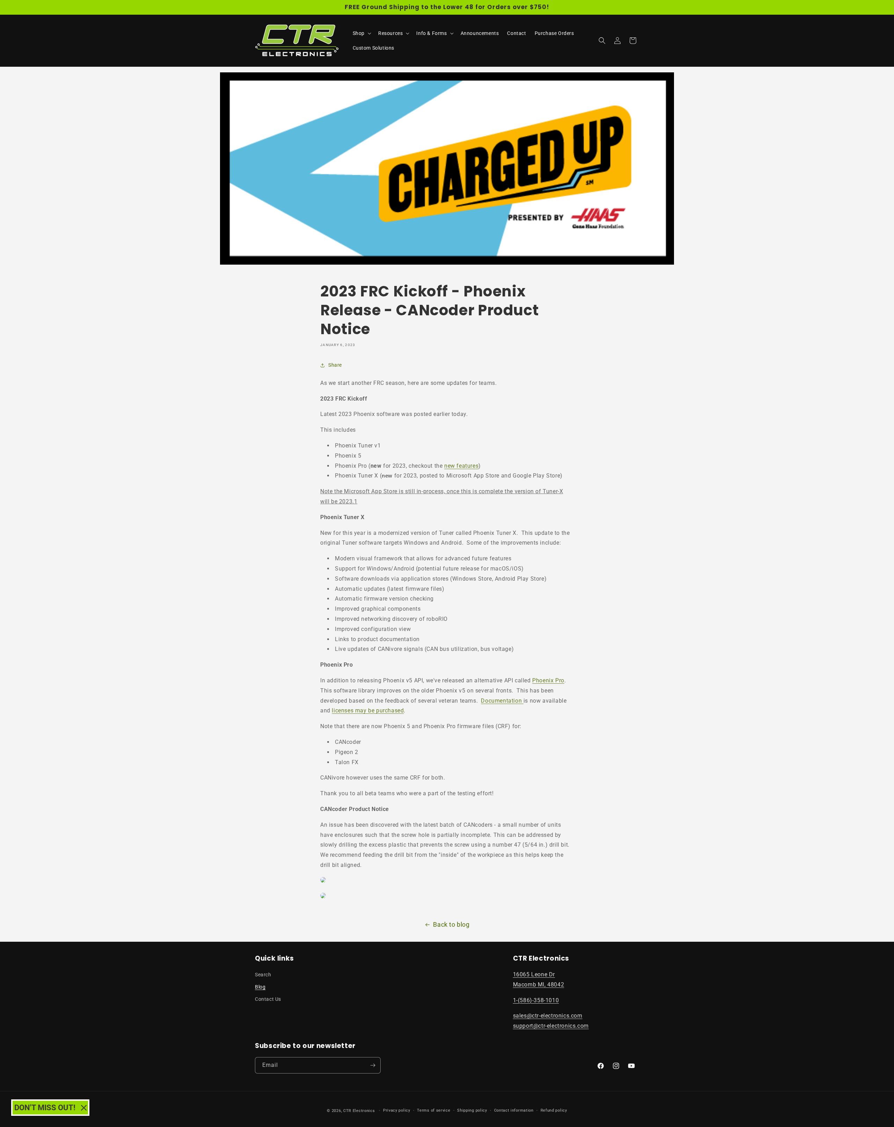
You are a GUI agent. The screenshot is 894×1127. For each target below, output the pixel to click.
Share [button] (335, 365)
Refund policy (554, 1110)
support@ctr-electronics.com (551, 1025)
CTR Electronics (359, 1110)
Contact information (514, 1110)
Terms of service (433, 1110)
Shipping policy (472, 1110)
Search (263, 974)
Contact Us (268, 999)
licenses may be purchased (368, 710)
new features (461, 465)
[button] (361, 33)
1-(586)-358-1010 (536, 1000)
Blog (260, 987)
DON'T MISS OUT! (44, 1107)
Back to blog (451, 924)
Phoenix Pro (548, 680)
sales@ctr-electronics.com (547, 1015)
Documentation (502, 700)
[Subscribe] (372, 1065)
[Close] (84, 1108)
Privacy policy (396, 1110)
